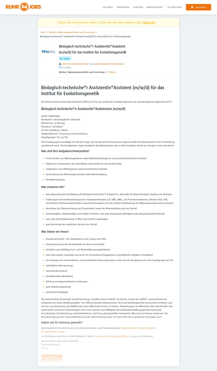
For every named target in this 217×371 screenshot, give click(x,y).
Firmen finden (123, 7)
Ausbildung (138, 7)
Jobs (43, 32)
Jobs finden (108, 7)
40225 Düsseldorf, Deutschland (108, 63)
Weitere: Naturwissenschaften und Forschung (71, 32)
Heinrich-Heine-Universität (75, 63)
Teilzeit (111, 72)
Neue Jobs (149, 22)
